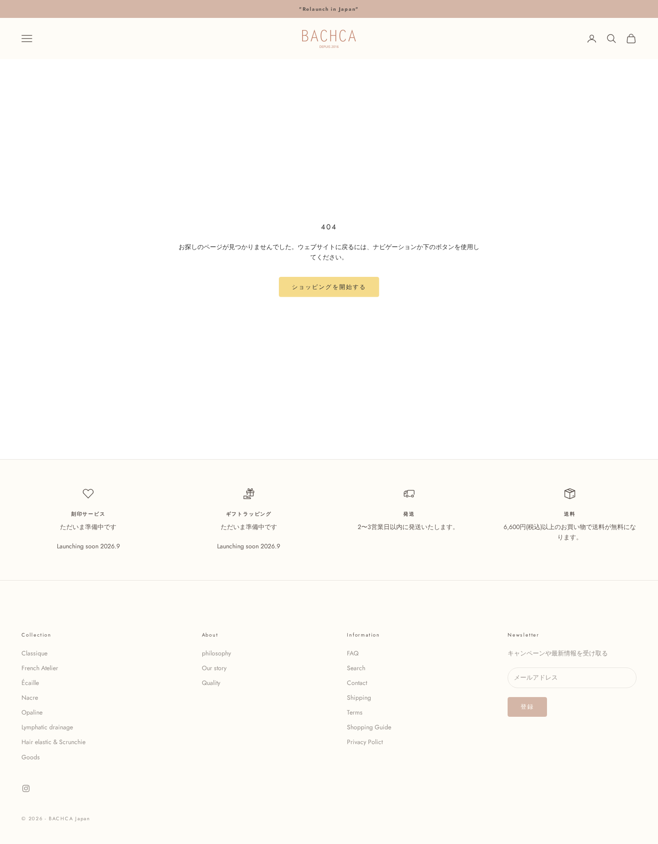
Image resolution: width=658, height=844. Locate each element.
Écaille (30, 682)
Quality (211, 682)
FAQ (353, 653)
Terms (355, 712)
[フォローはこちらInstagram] (25, 788)
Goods (30, 757)
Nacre (29, 697)
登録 (527, 706)
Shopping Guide (369, 727)
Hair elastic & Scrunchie (53, 741)
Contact (357, 682)
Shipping (359, 697)
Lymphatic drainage (47, 727)
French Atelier (39, 667)
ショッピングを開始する (329, 287)
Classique (34, 653)
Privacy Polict (365, 741)
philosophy (216, 653)
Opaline (32, 712)
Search (356, 667)
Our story (214, 667)
